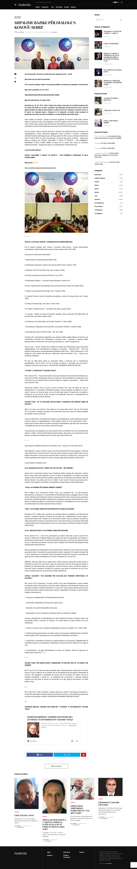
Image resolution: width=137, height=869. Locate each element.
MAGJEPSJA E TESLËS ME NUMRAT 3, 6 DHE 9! (112, 32)
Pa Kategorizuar (99, 203)
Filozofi (97, 181)
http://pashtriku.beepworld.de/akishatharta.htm (40, 168)
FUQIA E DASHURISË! (111, 43)
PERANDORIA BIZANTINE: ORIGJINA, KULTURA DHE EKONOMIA (107, 155)
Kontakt (81, 852)
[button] (15, 4)
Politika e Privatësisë (66, 856)
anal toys (97, 148)
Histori (97, 185)
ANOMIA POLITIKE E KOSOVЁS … (111, 99)
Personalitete (99, 206)
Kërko (120, 19)
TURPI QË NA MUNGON (112, 110)
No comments (54, 32)
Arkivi (49, 852)
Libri (96, 196)
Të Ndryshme (98, 210)
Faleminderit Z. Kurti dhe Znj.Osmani (108, 803)
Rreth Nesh (66, 852)
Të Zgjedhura (99, 213)
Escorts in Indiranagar (101, 136)
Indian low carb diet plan (102, 162)
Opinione (17, 17)
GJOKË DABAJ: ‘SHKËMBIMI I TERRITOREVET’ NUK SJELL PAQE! (79, 809)
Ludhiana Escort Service (101, 153)
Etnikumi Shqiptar (100, 178)
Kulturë (97, 192)
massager (97, 143)
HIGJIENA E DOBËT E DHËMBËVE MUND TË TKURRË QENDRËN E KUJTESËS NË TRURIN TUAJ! (111, 57)
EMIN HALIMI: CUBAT (24, 815)
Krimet (97, 189)
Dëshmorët (98, 174)
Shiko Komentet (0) (56, 766)
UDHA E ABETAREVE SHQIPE (111, 121)
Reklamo (49, 855)
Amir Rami (109, 863)
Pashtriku (24, 5)
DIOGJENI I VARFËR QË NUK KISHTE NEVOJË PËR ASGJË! (113, 82)
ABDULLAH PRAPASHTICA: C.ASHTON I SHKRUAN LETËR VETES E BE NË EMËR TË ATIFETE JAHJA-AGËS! (54, 824)
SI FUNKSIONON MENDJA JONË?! (113, 71)
